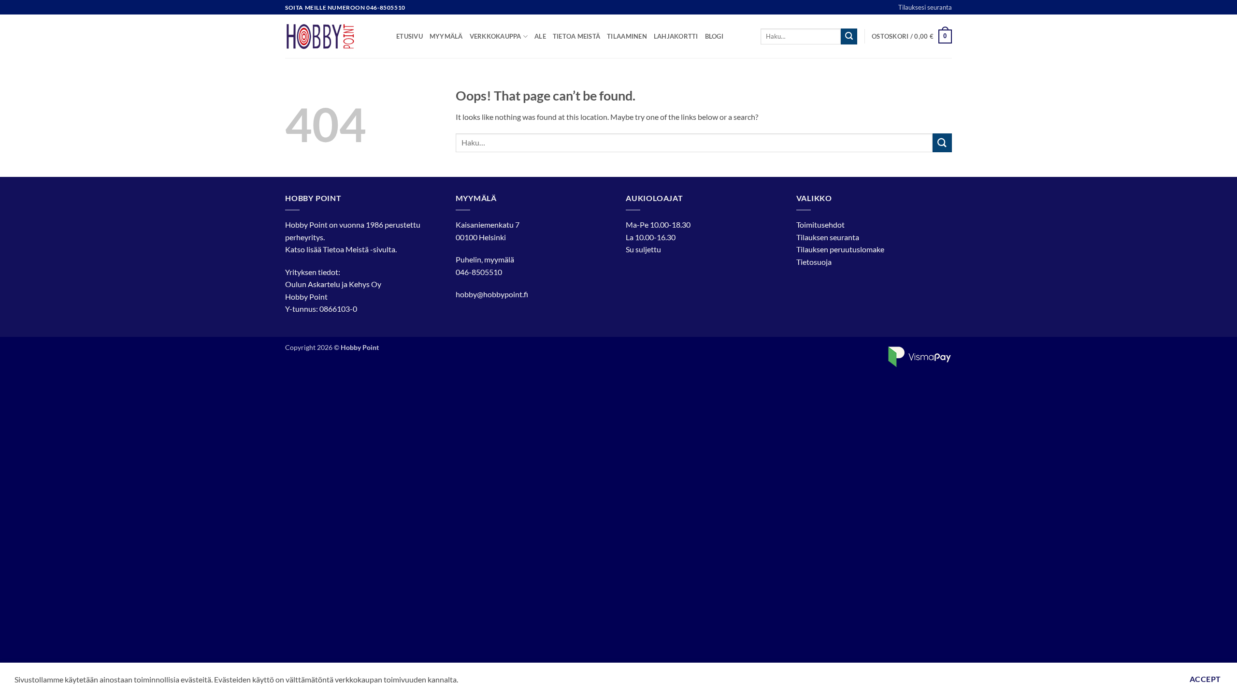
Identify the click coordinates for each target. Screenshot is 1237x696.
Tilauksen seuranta (827, 237)
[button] (912, 36)
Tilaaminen (627, 36)
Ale (540, 36)
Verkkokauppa (495, 36)
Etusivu (409, 36)
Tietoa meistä (576, 36)
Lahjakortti (676, 36)
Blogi (714, 36)
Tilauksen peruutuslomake (840, 249)
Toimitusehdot (820, 224)
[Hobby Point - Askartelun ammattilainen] (333, 36)
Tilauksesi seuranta (925, 7)
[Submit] (849, 37)
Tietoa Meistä (346, 249)
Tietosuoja (814, 261)
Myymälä (446, 36)
